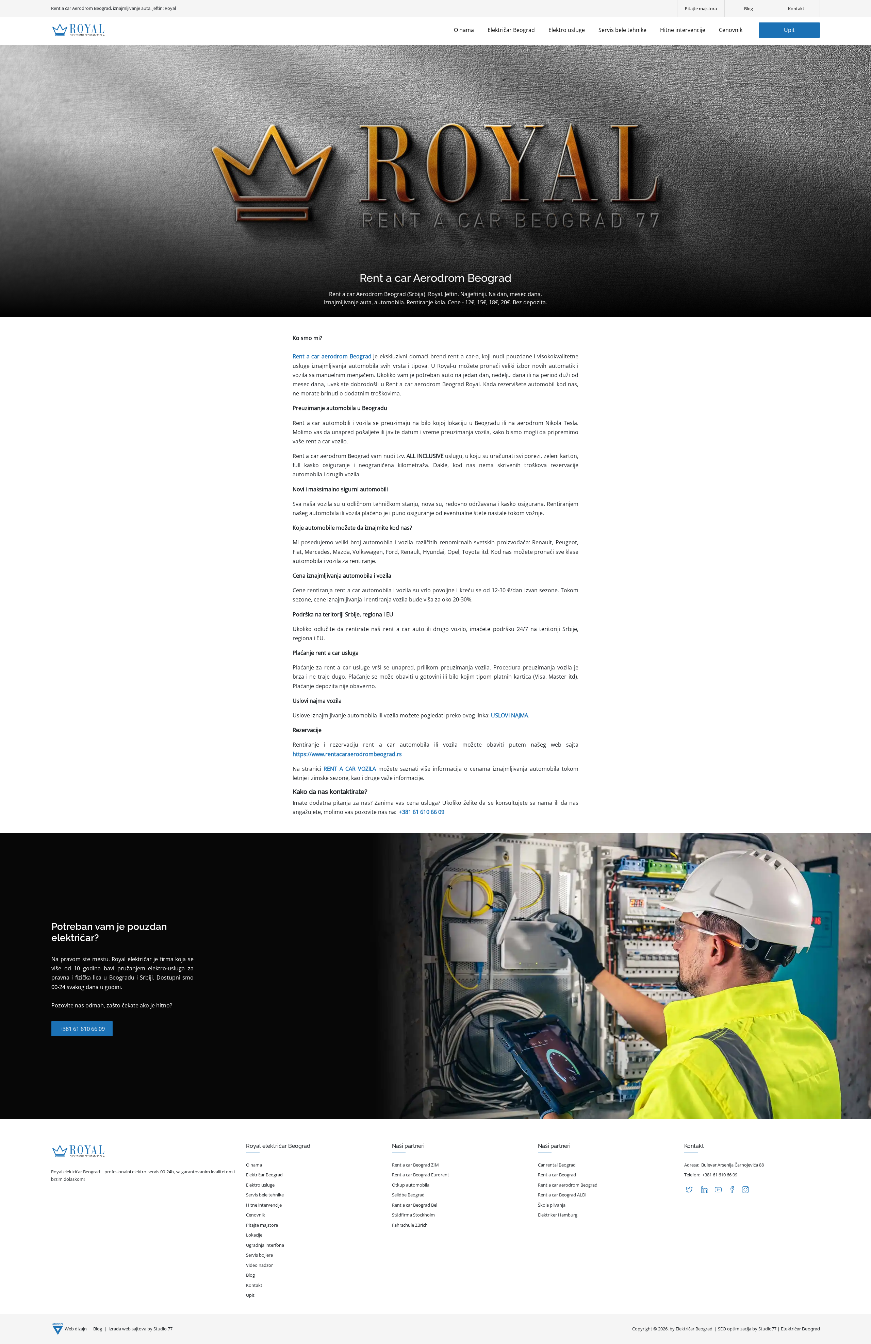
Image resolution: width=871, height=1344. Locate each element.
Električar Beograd (264, 1175)
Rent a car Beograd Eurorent (420, 1175)
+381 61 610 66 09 (421, 812)
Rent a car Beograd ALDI (562, 1195)
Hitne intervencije (264, 1205)
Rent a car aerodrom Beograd (567, 1185)
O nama (254, 1165)
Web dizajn (76, 1329)
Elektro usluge (260, 1185)
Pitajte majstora (262, 1225)
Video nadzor (259, 1265)
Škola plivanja (551, 1205)
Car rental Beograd (557, 1165)
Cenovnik (255, 1215)
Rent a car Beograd (557, 1175)
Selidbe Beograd (408, 1195)
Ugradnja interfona (265, 1245)
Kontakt (254, 1285)
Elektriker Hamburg (557, 1215)
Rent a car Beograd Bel (414, 1205)
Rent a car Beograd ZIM (415, 1165)
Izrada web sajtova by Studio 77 (140, 1329)
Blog (250, 1275)
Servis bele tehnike (265, 1195)
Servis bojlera (259, 1255)
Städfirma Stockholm (413, 1215)
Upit (789, 30)
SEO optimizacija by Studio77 (747, 1329)
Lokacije (254, 1235)
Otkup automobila (410, 1185)
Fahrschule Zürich (410, 1225)
